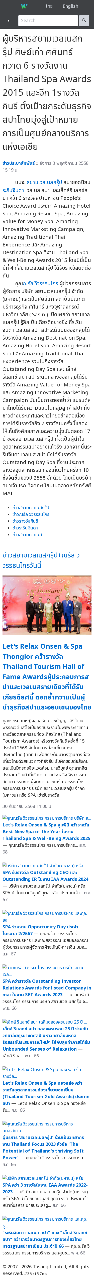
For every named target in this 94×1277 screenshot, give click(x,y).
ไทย (49, 6)
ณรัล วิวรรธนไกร (40, 284)
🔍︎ (84, 20)
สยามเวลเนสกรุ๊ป (44, 182)
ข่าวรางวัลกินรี (25, 521)
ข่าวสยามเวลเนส (27, 534)
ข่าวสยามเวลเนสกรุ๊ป (31, 507)
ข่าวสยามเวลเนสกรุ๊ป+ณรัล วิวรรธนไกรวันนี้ (41, 560)
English (70, 6)
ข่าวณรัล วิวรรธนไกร (31, 514)
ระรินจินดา (13, 190)
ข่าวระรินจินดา (25, 528)
